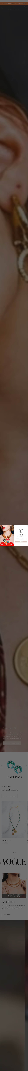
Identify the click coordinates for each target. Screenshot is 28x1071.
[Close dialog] (27, 525)
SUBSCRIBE (21, 541)
